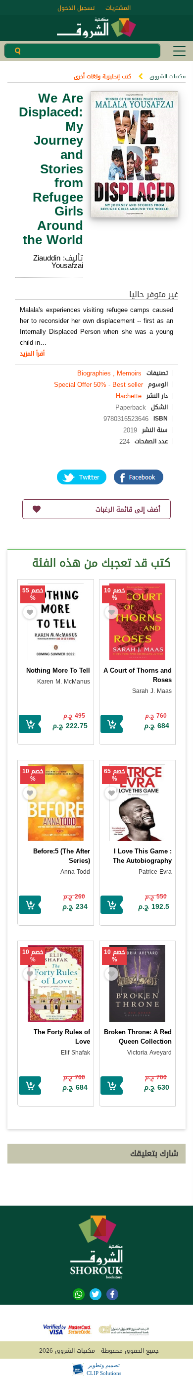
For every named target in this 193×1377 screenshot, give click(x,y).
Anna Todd (75, 871)
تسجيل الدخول (76, 7)
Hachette (129, 396)
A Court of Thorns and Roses (137, 675)
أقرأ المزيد (32, 353)
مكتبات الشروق (167, 76)
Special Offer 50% (80, 384)
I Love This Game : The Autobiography (142, 856)
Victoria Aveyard (149, 1052)
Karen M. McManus (63, 681)
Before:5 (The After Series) (61, 856)
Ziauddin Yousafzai (58, 261)
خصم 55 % (33, 594)
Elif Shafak (75, 1052)
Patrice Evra (155, 871)
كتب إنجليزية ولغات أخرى (102, 76)
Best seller (127, 384)
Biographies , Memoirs (109, 373)
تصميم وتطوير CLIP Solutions (104, 1369)
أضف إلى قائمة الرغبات (128, 509)
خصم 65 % (114, 775)
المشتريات (118, 7)
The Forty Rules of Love (62, 1037)
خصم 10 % (114, 594)
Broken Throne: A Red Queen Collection (138, 1037)
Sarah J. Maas (152, 691)
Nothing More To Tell (58, 670)
